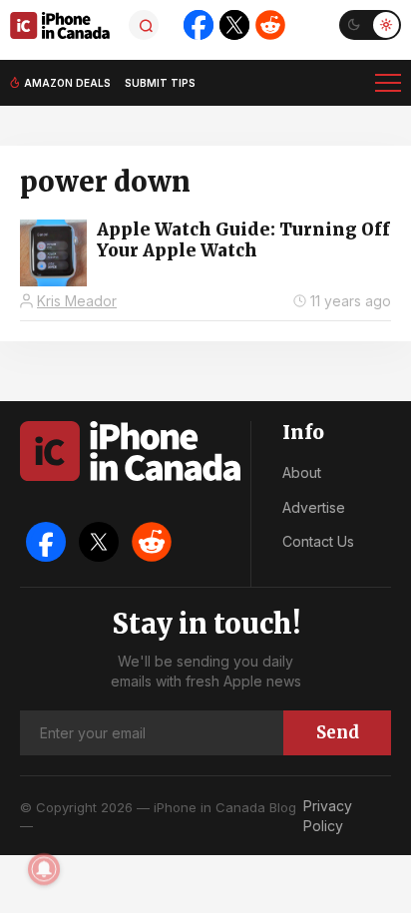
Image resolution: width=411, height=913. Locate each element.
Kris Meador (77, 300)
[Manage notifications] (44, 869)
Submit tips (160, 83)
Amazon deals (67, 83)
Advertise (313, 507)
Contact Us (318, 541)
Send (337, 732)
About (301, 472)
